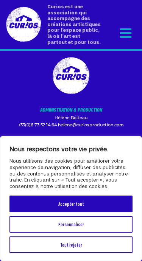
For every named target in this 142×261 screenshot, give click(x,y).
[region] (71, 198)
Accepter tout (71, 203)
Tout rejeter (71, 244)
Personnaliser (71, 224)
